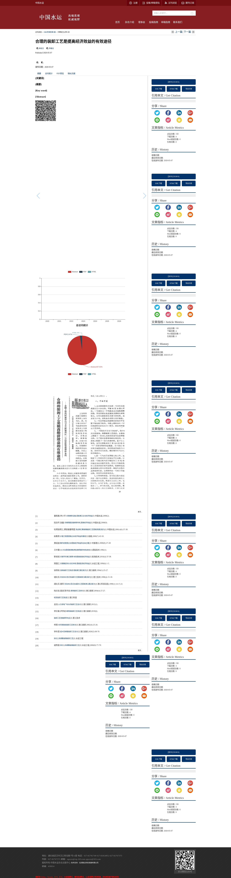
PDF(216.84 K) (174, 82)
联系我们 (177, 22)
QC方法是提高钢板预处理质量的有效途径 (75, 550)
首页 (117, 22)
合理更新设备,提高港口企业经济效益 (79, 516)
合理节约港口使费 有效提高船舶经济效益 (74, 557)
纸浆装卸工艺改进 (60, 598)
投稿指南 (153, 22)
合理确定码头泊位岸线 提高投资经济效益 (74, 564)
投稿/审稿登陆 (153, 3)
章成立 (41, 48)
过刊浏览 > (39, 32)
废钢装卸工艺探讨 (77, 591)
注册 (135, 3)
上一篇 (178, 32)
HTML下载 (174, 89)
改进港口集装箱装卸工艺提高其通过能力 (90, 529)
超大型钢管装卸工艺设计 (69, 632)
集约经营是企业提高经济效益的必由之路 (74, 543)
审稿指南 (165, 22)
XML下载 (158, 89)
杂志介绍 (129, 22)
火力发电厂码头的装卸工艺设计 (69, 604)
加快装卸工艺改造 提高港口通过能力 (73, 570)
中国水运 (39, 3)
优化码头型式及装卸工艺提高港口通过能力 (75, 577)
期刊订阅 (190, 3)
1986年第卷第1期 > (50, 32)
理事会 (141, 22)
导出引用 (189, 89)
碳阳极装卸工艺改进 (73, 611)
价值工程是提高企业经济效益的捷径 (73, 536)
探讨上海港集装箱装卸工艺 (63, 638)
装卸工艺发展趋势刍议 (62, 618)
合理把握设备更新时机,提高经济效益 (77, 523)
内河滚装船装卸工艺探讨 (67, 625)
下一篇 (187, 32)
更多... (140, 512)
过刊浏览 (172, 3)
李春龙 (51, 48)
